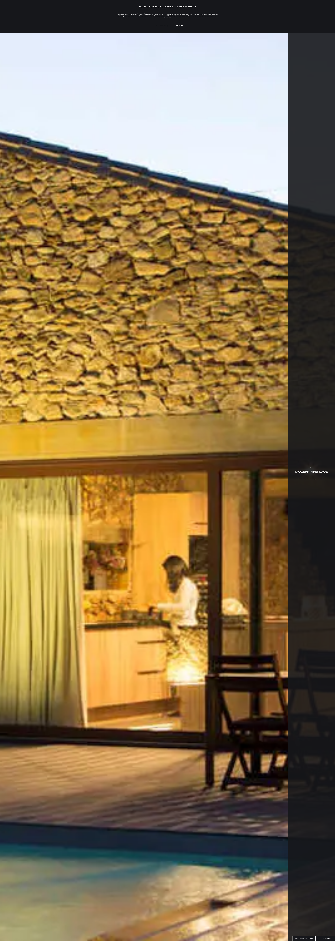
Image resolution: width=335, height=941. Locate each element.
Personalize (179, 25)
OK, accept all (160, 26)
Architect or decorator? (304, 938)
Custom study (327, 938)
